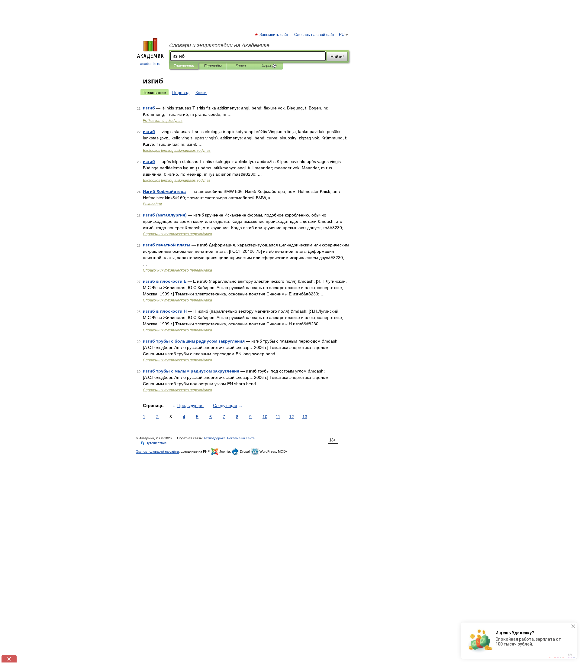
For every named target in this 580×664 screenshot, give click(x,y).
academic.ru (150, 64)
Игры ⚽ (269, 66)
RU (341, 35)
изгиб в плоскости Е (165, 281)
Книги (241, 66)
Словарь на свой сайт (314, 35)
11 (278, 416)
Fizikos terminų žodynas (162, 121)
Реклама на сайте (241, 438)
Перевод (180, 92)
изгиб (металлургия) (165, 215)
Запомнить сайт (274, 35)
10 (265, 416)
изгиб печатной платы (166, 244)
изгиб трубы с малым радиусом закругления (191, 371)
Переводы (213, 66)
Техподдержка (214, 438)
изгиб (149, 108)
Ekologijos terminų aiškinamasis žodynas (177, 150)
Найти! (337, 56)
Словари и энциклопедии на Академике (219, 45)
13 (304, 416)
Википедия (152, 204)
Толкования (184, 66)
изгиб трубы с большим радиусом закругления (194, 341)
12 (291, 416)
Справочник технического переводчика (177, 234)
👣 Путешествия (153, 443)
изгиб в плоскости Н (165, 311)
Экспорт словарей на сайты (157, 451)
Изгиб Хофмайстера (164, 191)
